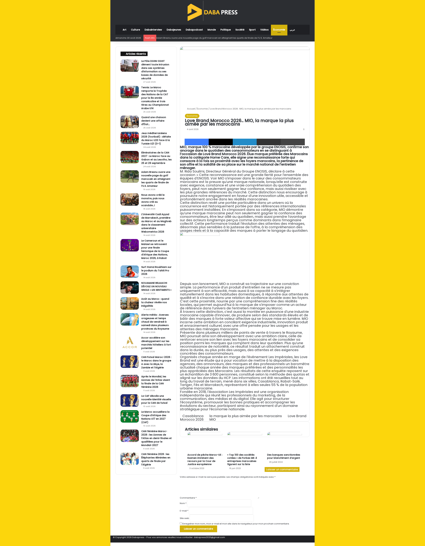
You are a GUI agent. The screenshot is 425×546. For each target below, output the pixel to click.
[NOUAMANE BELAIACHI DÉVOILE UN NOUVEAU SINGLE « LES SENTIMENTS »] (130, 287)
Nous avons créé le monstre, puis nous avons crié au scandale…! (153, 200)
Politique (225, 29)
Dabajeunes (174, 29)
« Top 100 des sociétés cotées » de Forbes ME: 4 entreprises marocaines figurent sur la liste (242, 459)
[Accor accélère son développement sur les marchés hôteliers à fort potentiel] (130, 342)
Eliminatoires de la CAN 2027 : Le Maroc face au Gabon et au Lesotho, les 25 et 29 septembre (156, 158)
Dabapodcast (194, 29)
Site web (184, 518)
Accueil (191, 108)
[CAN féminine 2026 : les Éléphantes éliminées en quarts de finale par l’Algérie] (130, 458)
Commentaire (188, 497)
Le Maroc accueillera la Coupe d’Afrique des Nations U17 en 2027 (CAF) (155, 417)
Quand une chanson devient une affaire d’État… (153, 121)
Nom (183, 503)
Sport (252, 29)
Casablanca (193, 416)
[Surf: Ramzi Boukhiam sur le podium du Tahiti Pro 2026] (130, 271)
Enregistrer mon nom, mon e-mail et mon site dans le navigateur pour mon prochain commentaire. (236, 523)
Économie (279, 29)
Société (239, 29)
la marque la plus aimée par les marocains (245, 416)
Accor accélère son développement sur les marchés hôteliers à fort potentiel (156, 343)
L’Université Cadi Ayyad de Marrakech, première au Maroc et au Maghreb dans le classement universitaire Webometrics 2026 (156, 223)
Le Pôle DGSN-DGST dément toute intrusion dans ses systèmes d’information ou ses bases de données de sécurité (155, 69)
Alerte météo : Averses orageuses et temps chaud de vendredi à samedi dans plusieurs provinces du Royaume (155, 321)
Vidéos (264, 29)
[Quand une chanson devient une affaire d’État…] (130, 122)
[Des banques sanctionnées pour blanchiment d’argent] (284, 441)
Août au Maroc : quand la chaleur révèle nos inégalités (155, 302)
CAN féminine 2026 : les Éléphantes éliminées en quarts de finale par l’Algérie (155, 459)
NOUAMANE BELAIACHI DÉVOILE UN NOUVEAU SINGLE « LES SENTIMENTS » (156, 286)
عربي (292, 29)
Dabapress (138, 537)
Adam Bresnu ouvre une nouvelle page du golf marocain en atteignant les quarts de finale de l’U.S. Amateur (214, 37)
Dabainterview (153, 29)
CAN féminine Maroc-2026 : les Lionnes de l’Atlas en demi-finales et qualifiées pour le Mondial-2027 (156, 438)
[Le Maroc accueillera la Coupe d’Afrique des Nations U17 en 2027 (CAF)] (130, 416)
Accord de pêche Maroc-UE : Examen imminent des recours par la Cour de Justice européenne (204, 459)
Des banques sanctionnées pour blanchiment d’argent (283, 456)
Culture (135, 29)
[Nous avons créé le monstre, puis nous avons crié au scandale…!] (130, 199)
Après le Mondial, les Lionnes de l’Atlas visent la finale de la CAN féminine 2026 (155, 382)
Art (124, 29)
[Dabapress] (212, 10)
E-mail (184, 510)
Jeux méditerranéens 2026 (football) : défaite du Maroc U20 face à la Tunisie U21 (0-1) (156, 138)
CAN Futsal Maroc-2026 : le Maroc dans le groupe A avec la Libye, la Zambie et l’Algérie (156, 362)
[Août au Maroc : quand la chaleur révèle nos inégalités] (130, 303)
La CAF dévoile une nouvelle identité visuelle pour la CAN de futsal (156, 399)
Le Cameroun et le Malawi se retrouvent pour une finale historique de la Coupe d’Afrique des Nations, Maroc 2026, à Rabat (155, 249)
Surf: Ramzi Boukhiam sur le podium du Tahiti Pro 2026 (156, 270)
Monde (212, 29)
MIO (212, 419)
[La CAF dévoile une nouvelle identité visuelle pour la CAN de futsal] (130, 400)
